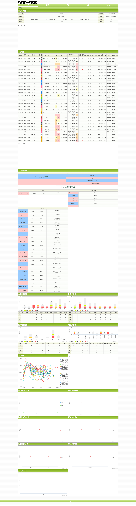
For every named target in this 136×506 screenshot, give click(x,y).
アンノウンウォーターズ (23, 193)
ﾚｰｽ (28, 5)
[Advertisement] (68, 37)
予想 (68, 5)
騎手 (47, 5)
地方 (108, 5)
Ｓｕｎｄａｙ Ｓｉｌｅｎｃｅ (41, 176)
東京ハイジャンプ (47, 58)
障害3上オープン (46, 61)
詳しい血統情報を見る (68, 187)
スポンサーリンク (22, 25)
